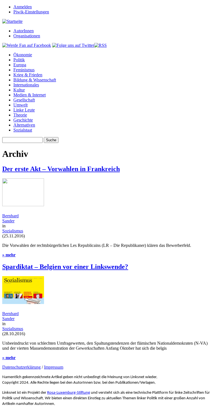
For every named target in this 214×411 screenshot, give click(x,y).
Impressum (53, 367)
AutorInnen (23, 30)
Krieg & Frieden (27, 74)
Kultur (19, 89)
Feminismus (24, 69)
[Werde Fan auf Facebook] (26, 45)
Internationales (26, 84)
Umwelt (20, 105)
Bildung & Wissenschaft (34, 79)
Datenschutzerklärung (21, 367)
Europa (19, 64)
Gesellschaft (24, 100)
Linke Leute (24, 110)
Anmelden (22, 6)
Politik (19, 59)
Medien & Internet (29, 95)
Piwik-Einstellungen (31, 11)
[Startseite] (12, 21)
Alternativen (24, 125)
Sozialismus (12, 230)
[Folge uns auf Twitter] (73, 45)
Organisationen (26, 35)
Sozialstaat (22, 130)
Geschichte (23, 120)
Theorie (20, 115)
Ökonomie (22, 54)
